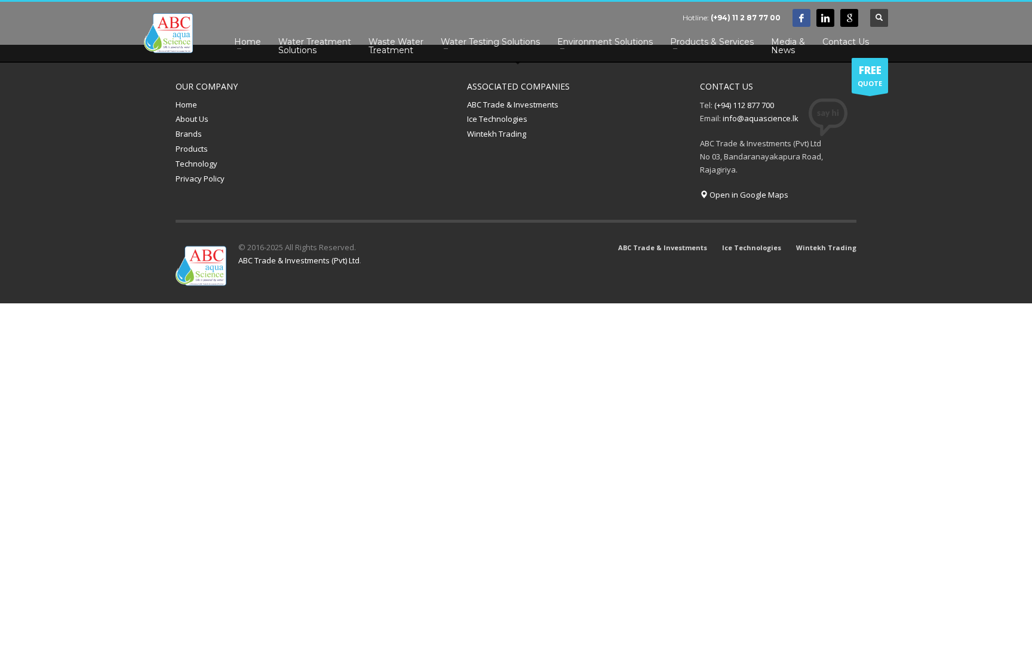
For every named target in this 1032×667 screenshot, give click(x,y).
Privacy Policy (200, 178)
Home (186, 104)
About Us (192, 118)
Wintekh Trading (496, 133)
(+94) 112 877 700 (744, 105)
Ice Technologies (497, 118)
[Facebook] (801, 18)
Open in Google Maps (748, 194)
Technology (196, 163)
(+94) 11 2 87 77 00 (746, 17)
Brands (189, 133)
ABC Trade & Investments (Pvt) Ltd (299, 260)
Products (192, 148)
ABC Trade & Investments (512, 104)
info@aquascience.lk (760, 118)
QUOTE (870, 75)
